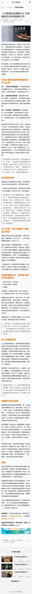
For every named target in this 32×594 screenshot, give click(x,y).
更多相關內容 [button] (15, 581)
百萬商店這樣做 (22, 561)
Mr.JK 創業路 (5, 20)
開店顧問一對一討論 (7, 518)
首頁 (2, 7)
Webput (19, 592)
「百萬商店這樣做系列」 (16, 516)
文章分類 (9, 7)
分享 (28, 21)
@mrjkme (16, 525)
